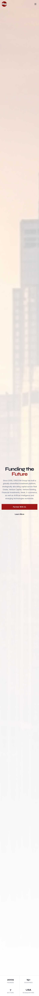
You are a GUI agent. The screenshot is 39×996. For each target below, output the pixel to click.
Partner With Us (19, 507)
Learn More (19, 514)
